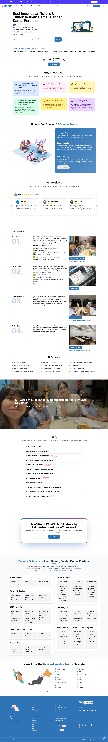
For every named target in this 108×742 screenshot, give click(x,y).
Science (13, 597)
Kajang (33, 726)
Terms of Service (13, 739)
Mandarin (27, 636)
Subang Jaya (35, 709)
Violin (77, 634)
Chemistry (14, 616)
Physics (41, 617)
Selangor (59, 671)
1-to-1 (15, 5)
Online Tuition (74, 288)
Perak (59, 679)
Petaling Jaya (35, 707)
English (13, 633)
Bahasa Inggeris (43, 581)
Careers (57, 727)
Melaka (59, 685)
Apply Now (94, 1)
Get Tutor (96, 5)
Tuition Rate (50, 5)
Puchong (34, 728)
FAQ (57, 5)
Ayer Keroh (34, 722)
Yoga (63, 641)
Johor (59, 677)
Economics (14, 649)
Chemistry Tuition (59, 714)
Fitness (63, 639)
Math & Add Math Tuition (61, 707)
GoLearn (15, 48)
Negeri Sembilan (61, 682)
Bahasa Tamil (43, 584)
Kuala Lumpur (61, 669)
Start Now (54, 64)
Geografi (41, 597)
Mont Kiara (34, 712)
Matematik (14, 581)
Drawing (63, 643)
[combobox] (89, 6)
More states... (12, 732)
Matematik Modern (44, 611)
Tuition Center (12, 714)
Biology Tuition (59, 716)
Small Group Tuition (75, 318)
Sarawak (81, 679)
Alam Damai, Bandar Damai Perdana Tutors (29, 48)
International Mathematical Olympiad (77, 642)
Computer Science (77, 584)
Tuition (23, 5)
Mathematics (42, 595)
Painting (91, 641)
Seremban (34, 720)
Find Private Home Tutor (77, 258)
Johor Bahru (35, 714)
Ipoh (33, 718)
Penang (59, 674)
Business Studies (91, 581)
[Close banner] (99, 2)
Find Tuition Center (75, 347)
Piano (63, 631)
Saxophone (77, 631)
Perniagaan (14, 620)
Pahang (81, 671)
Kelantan (81, 669)
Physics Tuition (59, 709)
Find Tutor (31, 5)
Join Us (59, 730)
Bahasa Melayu (15, 584)
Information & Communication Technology (91, 588)
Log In (103, 5)
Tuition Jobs (60, 725)
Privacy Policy (21, 739)
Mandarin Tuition (59, 720)
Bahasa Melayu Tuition (60, 718)
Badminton (92, 636)
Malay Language (91, 618)
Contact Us (11, 718)
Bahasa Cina (28, 584)
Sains (26, 581)
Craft (77, 647)
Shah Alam (34, 705)
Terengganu (82, 674)
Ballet (91, 634)
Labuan (81, 687)
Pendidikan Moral (30, 618)
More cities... (35, 730)
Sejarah (27, 597)
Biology (27, 616)
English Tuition (58, 705)
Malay (12, 636)
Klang (33, 724)
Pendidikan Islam (15, 618)
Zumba (77, 636)
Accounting (14, 647)
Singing (92, 631)
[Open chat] (104, 738)
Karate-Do (77, 639)
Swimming (91, 639)
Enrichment (40, 5)
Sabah (80, 677)
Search (58, 39)
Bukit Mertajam (35, 716)
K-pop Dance (63, 636)
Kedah (59, 687)
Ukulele (63, 634)
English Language (77, 618)
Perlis (80, 682)
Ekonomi (41, 620)
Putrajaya (81, 685)
